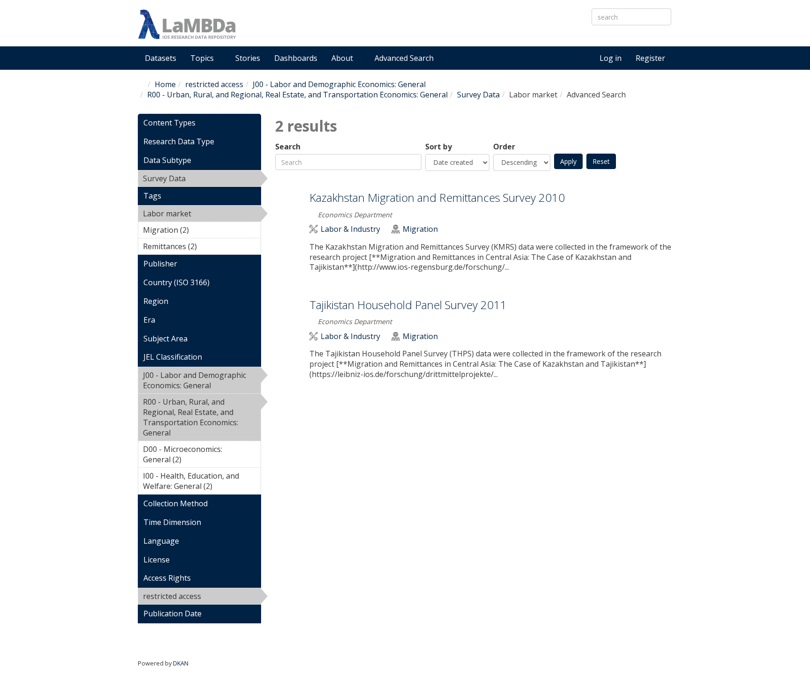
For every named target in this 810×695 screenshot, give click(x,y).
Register (650, 58)
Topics (203, 58)
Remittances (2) (200, 247)
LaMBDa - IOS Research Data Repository (384, 32)
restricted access (214, 84)
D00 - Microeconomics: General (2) (191, 455)
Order (504, 147)
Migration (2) (194, 231)
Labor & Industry (350, 229)
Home (165, 84)
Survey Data (478, 94)
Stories (247, 58)
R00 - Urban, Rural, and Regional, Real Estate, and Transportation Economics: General (297, 94)
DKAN (180, 663)
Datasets (160, 58)
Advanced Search (404, 58)
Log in (611, 58)
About (343, 58)
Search (287, 147)
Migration (420, 229)
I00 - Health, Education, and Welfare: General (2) (200, 482)
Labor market (192, 215)
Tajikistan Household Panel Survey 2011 (408, 304)
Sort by (438, 147)
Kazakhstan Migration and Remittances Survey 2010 (437, 197)
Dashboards (295, 58)
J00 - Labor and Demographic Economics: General (339, 84)
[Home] (187, 24)
